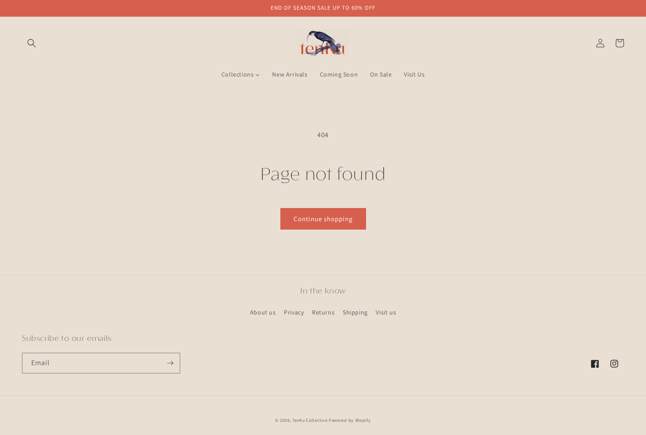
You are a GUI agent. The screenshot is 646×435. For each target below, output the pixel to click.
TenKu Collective (309, 420)
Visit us (386, 312)
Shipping (355, 312)
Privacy (294, 312)
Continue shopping (323, 219)
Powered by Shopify (350, 420)
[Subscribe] (170, 363)
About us (263, 312)
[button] (31, 43)
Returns (323, 312)
